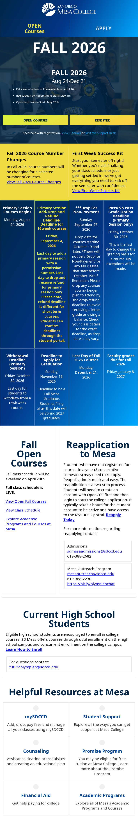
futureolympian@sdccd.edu (33, 666)
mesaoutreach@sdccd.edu (90, 573)
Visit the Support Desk (100, 133)
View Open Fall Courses (26, 501)
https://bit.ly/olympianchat (91, 583)
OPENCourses (35, 28)
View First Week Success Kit (96, 190)
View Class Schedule (23, 510)
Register (102, 120)
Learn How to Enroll (24, 649)
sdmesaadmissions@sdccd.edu (94, 551)
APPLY (103, 28)
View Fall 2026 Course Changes (34, 181)
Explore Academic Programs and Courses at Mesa (28, 523)
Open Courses (36, 120)
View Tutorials (71, 133)
